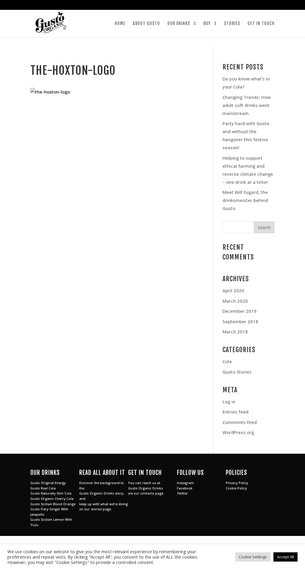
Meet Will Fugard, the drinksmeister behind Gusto (245, 200)
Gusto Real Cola (43, 488)
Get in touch (261, 23)
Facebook (184, 488)
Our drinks (178, 23)
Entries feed (235, 412)
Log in (228, 402)
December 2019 (239, 311)
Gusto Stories (237, 372)
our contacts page (148, 493)
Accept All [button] (285, 556)
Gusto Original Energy (48, 483)
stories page (101, 509)
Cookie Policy (236, 488)
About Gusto (146, 23)
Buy (207, 23)
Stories (232, 23)
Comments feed (239, 422)
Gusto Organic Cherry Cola (52, 498)
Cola (227, 361)
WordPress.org (238, 432)
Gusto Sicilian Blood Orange (52, 504)
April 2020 (233, 290)
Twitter (182, 493)
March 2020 (235, 301)
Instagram (185, 483)
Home (120, 23)
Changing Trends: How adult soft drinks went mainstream (246, 105)
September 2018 (240, 321)
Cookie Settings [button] (253, 556)
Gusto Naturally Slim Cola (50, 493)
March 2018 (235, 332)
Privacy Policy (237, 483)
